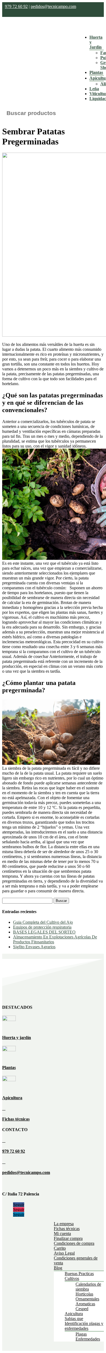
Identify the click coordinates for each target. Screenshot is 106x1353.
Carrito (60, 1248)
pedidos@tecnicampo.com (53, 6)
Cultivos (72, 1278)
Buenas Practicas (79, 1273)
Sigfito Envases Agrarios (34, 946)
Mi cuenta (62, 1233)
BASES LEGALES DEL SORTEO (44, 932)
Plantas (96, 72)
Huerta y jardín (16, 1037)
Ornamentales (87, 1299)
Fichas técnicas (16, 1119)
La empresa (64, 1223)
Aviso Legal (64, 1253)
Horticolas (84, 1294)
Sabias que (74, 1318)
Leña (94, 88)
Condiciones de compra (74, 1243)
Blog (58, 1268)
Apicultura (12, 1097)
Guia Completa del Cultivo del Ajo (43, 922)
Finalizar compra (68, 1238)
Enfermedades (88, 1339)
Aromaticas (85, 1303)
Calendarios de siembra (88, 1286)
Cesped (82, 1308)
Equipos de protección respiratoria (42, 927)
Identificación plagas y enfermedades (84, 1326)
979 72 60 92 (16, 6)
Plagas (81, 1334)
